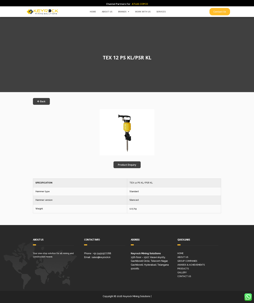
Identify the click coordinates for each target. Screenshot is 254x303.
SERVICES (161, 11)
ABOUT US (107, 11)
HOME (93, 11)
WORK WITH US (143, 11)
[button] (127, 164)
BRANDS (122, 11)
